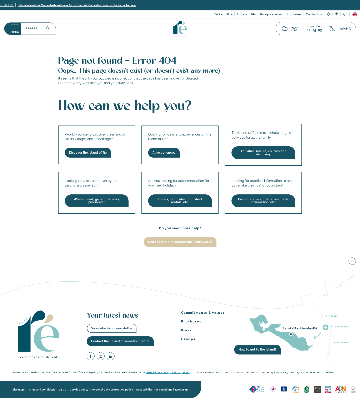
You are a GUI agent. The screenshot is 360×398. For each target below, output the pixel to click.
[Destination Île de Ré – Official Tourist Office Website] (180, 28)
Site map (18, 389)
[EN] (355, 14)
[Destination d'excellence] (273, 389)
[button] (355, 14)
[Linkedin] (111, 357)
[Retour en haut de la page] (352, 262)
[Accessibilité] (337, 14)
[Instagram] (101, 357)
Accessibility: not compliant (154, 389)
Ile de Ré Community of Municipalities (168, 372)
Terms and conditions (41, 389)
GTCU (62, 389)
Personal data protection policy (112, 389)
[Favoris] (345, 14)
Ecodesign (182, 389)
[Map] (328, 14)
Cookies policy (79, 389)
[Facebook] (91, 357)
